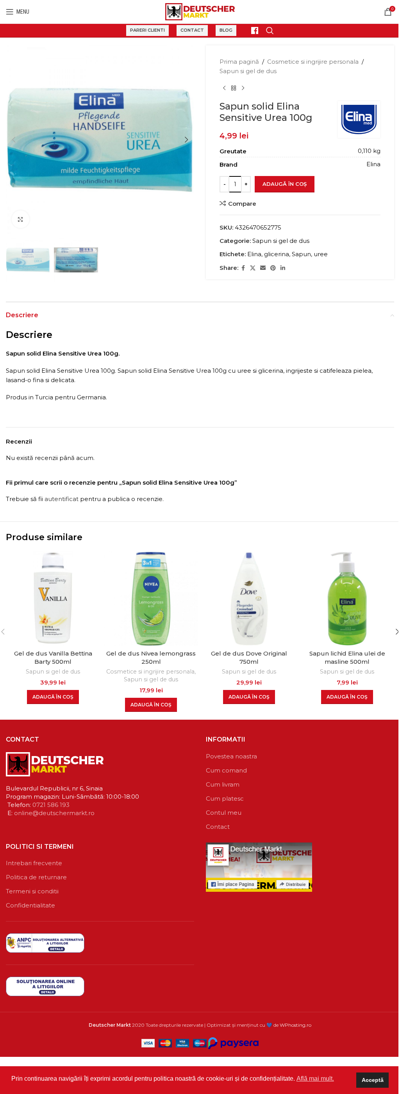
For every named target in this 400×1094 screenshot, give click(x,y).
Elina (254, 254)
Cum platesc (225, 798)
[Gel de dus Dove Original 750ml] (249, 598)
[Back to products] (233, 88)
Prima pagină (239, 61)
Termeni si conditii (32, 891)
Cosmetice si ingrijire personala (313, 61)
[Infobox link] (251, 30)
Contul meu (223, 812)
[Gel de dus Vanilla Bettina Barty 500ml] (53, 598)
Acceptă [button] (373, 1080)
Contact (192, 30)
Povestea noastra (231, 756)
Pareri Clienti (147, 30)
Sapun (301, 254)
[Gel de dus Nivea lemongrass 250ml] (151, 598)
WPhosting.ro (295, 1025)
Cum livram (222, 784)
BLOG (226, 30)
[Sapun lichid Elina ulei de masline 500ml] (347, 598)
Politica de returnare (36, 877)
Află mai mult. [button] (315, 1078)
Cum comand (226, 770)
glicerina (276, 254)
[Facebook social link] (243, 268)
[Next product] (243, 88)
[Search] (270, 30)
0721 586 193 (51, 804)
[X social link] (253, 268)
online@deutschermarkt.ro (54, 813)
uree (321, 254)
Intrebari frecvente (34, 863)
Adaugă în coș (284, 184)
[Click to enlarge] (20, 219)
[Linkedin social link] (283, 268)
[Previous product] (224, 88)
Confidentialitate (30, 905)
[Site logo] (200, 11)
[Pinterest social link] (273, 268)
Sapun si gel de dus (248, 71)
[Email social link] (263, 268)
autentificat (62, 499)
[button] (13, 139)
